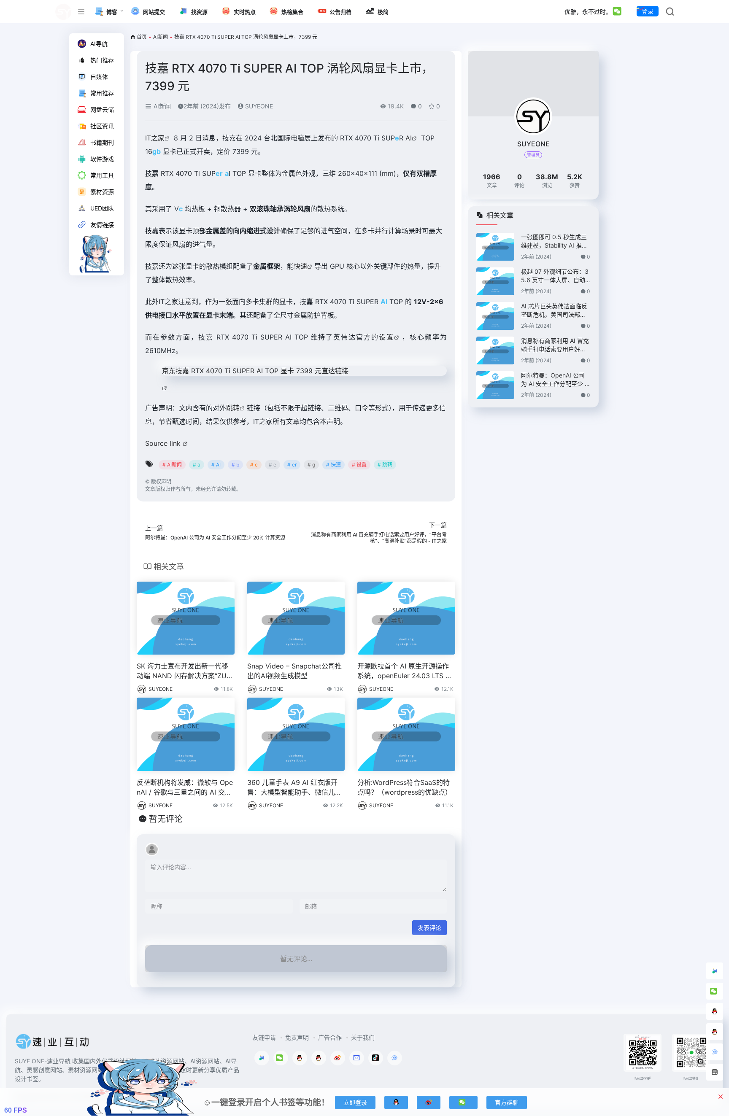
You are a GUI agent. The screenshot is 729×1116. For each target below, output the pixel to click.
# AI (216, 464)
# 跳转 (385, 464)
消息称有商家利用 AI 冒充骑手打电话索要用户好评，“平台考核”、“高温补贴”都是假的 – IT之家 (555, 345)
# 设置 (359, 464)
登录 (647, 11)
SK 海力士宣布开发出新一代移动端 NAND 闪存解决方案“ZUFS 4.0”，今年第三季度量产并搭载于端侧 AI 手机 (183, 671)
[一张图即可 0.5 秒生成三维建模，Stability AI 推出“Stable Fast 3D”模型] (495, 247)
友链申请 (264, 1037)
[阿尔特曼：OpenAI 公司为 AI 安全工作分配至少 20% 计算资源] (495, 385)
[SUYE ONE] (53, 1044)
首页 (142, 37)
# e (272, 464)
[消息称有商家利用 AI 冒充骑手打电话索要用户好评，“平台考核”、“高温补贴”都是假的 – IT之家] (495, 350)
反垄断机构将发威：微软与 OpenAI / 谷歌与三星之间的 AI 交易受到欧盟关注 (185, 787)
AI (408, 138)
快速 (300, 266)
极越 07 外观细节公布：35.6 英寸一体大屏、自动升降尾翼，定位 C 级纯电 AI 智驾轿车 (555, 276)
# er (292, 464)
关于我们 (363, 1037)
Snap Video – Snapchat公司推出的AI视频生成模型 (294, 671)
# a (196, 464)
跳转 (233, 408)
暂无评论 (166, 819)
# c (254, 464)
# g (311, 464)
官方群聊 (506, 1102)
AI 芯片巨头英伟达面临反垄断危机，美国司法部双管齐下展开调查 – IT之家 (554, 310)
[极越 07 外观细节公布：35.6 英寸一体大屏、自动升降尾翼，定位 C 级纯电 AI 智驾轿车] (495, 281)
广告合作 (330, 1037)
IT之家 (155, 138)
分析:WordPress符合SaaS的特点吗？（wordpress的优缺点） (404, 787)
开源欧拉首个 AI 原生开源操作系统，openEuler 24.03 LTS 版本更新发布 (404, 671)
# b (235, 464)
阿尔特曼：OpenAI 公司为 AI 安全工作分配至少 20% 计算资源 (554, 380)
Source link (164, 443)
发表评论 (429, 927)
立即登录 (355, 1102)
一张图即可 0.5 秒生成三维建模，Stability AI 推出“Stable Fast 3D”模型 (554, 241)
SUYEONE (258, 106)
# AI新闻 (172, 464)
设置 (386, 337)
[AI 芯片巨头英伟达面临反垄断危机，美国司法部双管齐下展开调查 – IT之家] (495, 316)
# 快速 (333, 464)
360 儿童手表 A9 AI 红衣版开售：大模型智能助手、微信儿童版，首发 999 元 (294, 787)
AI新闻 (160, 37)
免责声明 (297, 1037)
